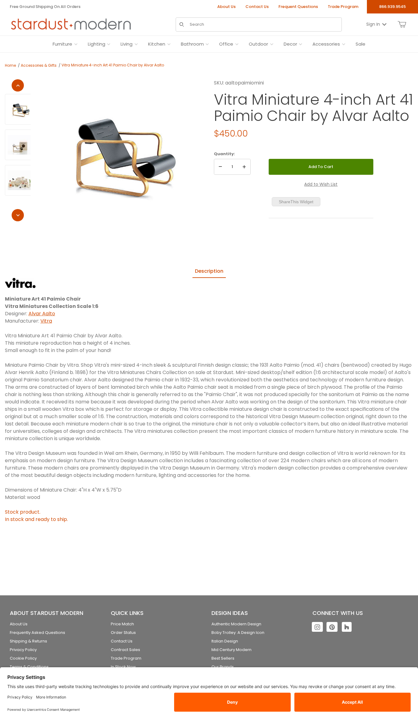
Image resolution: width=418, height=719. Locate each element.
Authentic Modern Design (236, 624)
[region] (18, 150)
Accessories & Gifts (39, 65)
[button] (20, 109)
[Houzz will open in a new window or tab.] (347, 627)
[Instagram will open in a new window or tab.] (317, 627)
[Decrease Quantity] (220, 166)
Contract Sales (125, 650)
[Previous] (18, 85)
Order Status (123, 632)
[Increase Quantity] (244, 166)
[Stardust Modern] (71, 24)
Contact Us (257, 6)
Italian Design (224, 641)
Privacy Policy (23, 650)
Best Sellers (222, 658)
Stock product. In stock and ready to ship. (36, 515)
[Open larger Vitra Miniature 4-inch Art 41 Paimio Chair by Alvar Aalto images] (120, 152)
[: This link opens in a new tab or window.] (20, 282)
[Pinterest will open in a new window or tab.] (332, 627)
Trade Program (343, 6)
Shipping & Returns (28, 641)
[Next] (18, 215)
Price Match (122, 624)
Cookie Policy (23, 658)
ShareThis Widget (296, 201)
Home (10, 65)
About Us (226, 6)
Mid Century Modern (231, 650)
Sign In (373, 24)
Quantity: (224, 154)
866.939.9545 (392, 6)
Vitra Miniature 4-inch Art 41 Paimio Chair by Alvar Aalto (113, 65)
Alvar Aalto (41, 313)
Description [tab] (209, 271)
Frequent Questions (298, 6)
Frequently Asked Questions (37, 632)
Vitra (46, 320)
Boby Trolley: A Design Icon (237, 632)
